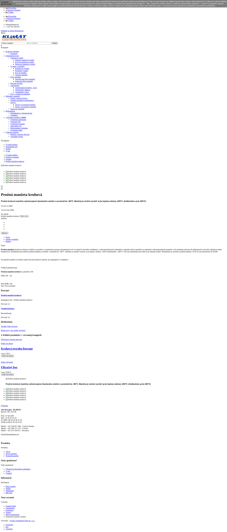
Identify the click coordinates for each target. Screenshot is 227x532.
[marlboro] (4, 406)
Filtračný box (9, 367)
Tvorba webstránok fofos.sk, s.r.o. (22, 521)
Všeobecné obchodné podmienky (18, 469)
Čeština (11, 12)
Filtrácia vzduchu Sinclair (19, 134)
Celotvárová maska (17, 124)
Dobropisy (10, 510)
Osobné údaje (11, 506)
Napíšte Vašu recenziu (9, 326)
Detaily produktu (12, 239)
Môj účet (9, 493)
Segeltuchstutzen (7, 309)
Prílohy (8, 241)
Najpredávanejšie (12, 456)
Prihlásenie (10, 491)
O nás (8, 471)
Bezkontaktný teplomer (19, 128)
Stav (3, 286)
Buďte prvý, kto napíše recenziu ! (13, 330)
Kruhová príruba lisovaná (17, 348)
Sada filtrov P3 (16, 126)
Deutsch (17, 10)
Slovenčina (12, 8)
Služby (8, 489)
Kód (3, 284)
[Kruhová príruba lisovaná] (2, 186)
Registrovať (17, 31)
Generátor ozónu (16, 137)
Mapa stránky (11, 486)
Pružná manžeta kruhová (11, 295)
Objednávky (10, 508)
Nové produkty (11, 454)
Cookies (9, 473)
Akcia (8, 452)
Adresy (8, 512)
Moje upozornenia (12, 515)
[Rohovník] (2, 189)
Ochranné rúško (16, 130)
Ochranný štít (15, 122)
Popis (8, 237)
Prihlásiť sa (5, 31)
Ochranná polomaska (18, 120)
